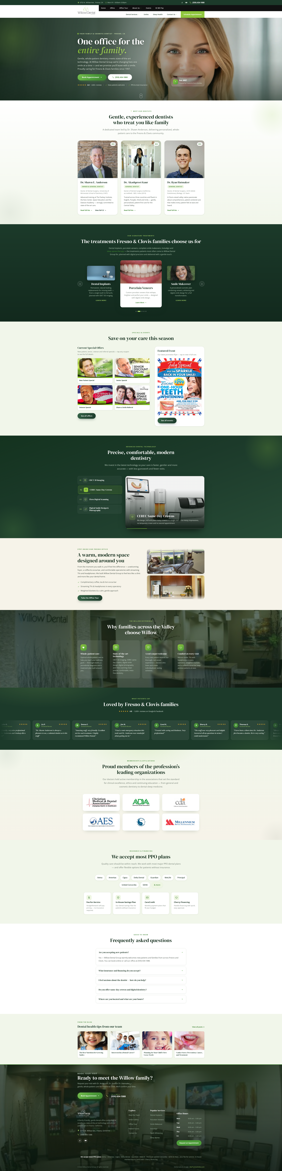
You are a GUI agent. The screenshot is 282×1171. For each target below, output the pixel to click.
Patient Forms (134, 1131)
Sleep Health (158, 14)
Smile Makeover (156, 1127)
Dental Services (131, 14)
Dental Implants (156, 1118)
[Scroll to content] (141, 96)
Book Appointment (89, 1098)
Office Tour (123, 8)
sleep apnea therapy (115, 251)
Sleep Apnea (155, 1140)
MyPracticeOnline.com (197, 1170)
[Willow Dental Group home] (88, 11)
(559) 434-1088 (198, 2)
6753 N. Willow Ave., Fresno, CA (91, 2)
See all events (167, 423)
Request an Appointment (189, 1146)
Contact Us (171, 14)
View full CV (99, 210)
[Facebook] (182, 3)
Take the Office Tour (90, 600)
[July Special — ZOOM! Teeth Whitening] (179, 389)
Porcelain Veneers (157, 1122)
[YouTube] (186, 3)
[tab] (100, 483)
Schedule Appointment (193, 14)
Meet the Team (134, 1118)
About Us (136, 8)
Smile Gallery (134, 1122)
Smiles (146, 14)
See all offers (86, 418)
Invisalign (153, 1131)
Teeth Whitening (156, 1136)
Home (103, 8)
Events (148, 8)
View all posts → (198, 1029)
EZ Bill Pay (160, 8)
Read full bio (85, 210)
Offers (112, 8)
